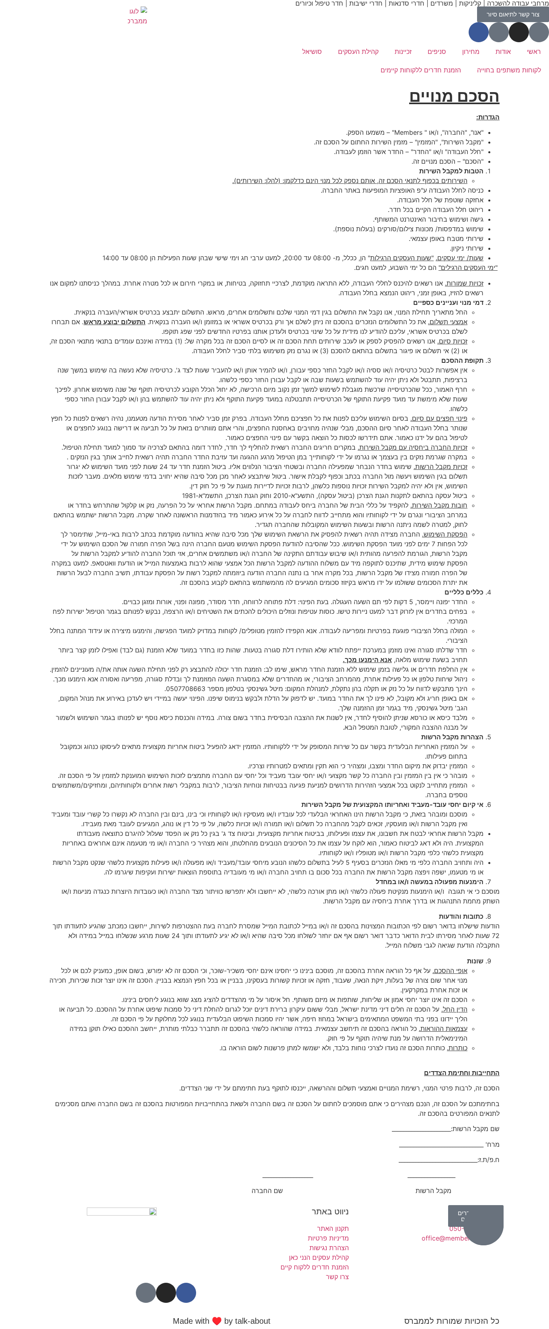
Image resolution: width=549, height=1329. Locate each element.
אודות (503, 51)
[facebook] (186, 1293)
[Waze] (539, 32)
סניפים (437, 51)
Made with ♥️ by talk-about (221, 1321)
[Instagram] (519, 32)
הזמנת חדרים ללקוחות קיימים (421, 70)
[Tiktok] (499, 32)
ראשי (534, 51)
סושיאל (312, 51)
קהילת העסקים (358, 51)
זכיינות (403, 51)
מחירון (470, 51)
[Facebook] (479, 32)
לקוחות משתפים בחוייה (509, 70)
